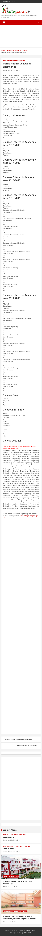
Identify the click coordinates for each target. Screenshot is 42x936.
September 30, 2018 (9, 840)
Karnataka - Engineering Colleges (15, 911)
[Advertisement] (21, 36)
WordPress (27, 933)
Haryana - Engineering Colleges (14, 60)
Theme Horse (30, 930)
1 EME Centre (8, 837)
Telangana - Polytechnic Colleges (14, 835)
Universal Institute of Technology (26, 745)
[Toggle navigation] (4, 22)
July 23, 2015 (7, 921)
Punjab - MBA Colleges (11, 876)
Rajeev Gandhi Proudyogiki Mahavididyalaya (18, 739)
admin (18, 70)
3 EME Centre (8, 849)
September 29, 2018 (9, 70)
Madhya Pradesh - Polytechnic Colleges (16, 846)
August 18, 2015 (8, 886)
